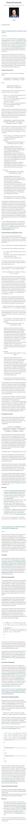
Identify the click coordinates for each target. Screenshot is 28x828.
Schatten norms (19, 42)
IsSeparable (5, 599)
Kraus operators (9, 564)
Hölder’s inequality (12, 149)
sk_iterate (17, 470)
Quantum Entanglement (9, 819)
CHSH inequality (10, 703)
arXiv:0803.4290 (18, 813)
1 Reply (3, 531)
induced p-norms (16, 46)
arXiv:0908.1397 (10, 498)
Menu (14, 19)
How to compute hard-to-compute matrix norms (14, 31)
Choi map (14, 656)
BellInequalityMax (12, 728)
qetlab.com (20, 789)
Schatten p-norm (6, 240)
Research (16, 518)
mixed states (18, 561)
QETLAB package (6, 227)
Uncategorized (14, 517)
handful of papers (6, 544)
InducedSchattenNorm (14, 410)
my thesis (15, 436)
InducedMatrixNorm (6, 229)
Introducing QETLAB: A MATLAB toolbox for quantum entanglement (13, 527)
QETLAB (12, 518)
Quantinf (11, 570)
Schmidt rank (17, 479)
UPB (7, 614)
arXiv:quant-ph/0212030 (20, 514)
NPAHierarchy (16, 776)
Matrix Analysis (4, 518)
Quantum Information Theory (20, 819)
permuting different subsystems (18, 690)
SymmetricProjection (6, 686)
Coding (22, 517)
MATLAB (23, 817)
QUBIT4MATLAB (5, 572)
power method (5, 224)
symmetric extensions (20, 657)
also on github (23, 791)
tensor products (15, 559)
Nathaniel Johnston (14, 3)
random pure (11, 561)
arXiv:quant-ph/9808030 (20, 806)
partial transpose (18, 654)
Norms (9, 518)
